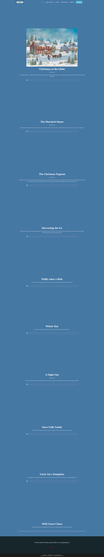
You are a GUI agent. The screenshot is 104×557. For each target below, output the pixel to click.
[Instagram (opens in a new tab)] (88, 2)
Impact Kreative (57, 555)
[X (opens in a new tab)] (84, 2)
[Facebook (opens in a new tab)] (86, 2)
